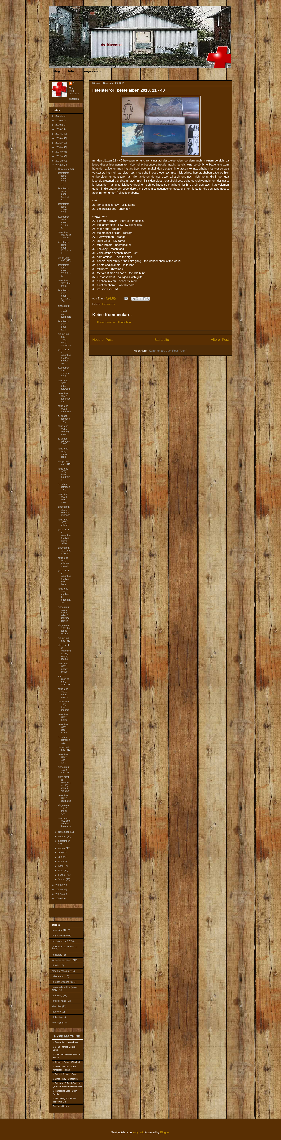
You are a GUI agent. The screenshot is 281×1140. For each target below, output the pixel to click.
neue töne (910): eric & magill (64, 235)
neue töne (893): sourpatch (64, 798)
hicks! (55, 965)
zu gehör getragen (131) (64, 441)
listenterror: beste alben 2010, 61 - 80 (64, 270)
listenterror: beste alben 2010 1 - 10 (63, 178)
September (64, 841)
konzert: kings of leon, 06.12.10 (64, 680)
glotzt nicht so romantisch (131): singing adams (64, 652)
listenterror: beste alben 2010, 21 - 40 (64, 222)
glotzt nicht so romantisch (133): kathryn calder (64, 536)
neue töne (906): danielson (64, 409)
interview (56, 1011)
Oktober (62, 836)
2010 (58, 165)
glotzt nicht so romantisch (65, 946)
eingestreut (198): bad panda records (64, 629)
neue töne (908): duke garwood (64, 384)
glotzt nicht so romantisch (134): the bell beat (64, 356)
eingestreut (58, 935)
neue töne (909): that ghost (64, 283)
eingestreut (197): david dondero (63, 705)
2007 (58, 894)
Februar (62, 875)
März (61, 870)
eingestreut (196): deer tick (63, 770)
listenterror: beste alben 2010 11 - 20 (64, 194)
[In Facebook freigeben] (144, 299)
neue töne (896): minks (63, 717)
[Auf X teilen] (140, 299)
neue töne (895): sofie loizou (63, 728)
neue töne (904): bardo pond (63, 452)
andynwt (137, 1132)
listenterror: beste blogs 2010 (63, 325)
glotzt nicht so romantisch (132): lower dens (64, 577)
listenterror (108, 304)
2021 (58, 116)
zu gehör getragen (61, 960)
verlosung (57, 995)
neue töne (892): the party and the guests (64, 822)
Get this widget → (61, 1106)
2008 (58, 889)
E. (74, 83)
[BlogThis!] (137, 299)
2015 (58, 143)
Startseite (161, 340)
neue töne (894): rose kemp (63, 758)
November (64, 832)
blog (56, 71)
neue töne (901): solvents (63, 522)
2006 (58, 898)
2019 (58, 125)
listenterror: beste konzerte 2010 (64, 371)
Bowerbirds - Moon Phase (67, 1042)
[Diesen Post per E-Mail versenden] (133, 299)
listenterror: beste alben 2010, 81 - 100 (64, 296)
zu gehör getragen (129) (64, 740)
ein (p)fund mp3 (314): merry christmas (64, 340)
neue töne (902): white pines (63, 498)
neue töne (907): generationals (64, 397)
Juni (60, 857)
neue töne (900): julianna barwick (63, 562)
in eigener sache (60, 982)
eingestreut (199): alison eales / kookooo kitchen (64, 614)
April (60, 866)
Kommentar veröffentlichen (114, 322)
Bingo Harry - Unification (66, 1079)
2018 (58, 129)
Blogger (165, 1132)
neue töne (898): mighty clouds (63, 667)
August (62, 848)
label (72, 71)
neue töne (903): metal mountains (64, 474)
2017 (58, 134)
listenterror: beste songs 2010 (63, 208)
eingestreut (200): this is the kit (64, 550)
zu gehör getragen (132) (64, 419)
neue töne (57, 930)
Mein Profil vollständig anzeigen (74, 93)
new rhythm (58, 1022)
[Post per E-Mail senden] (126, 298)
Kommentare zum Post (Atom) (168, 350)
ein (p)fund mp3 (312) (64, 639)
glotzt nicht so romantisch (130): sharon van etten (64, 784)
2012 (58, 156)
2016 (58, 138)
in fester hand (59, 1001)
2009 (58, 885)
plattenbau (57, 1017)
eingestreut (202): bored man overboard (64, 311)
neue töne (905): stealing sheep (63, 430)
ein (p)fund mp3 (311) (64, 748)
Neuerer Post (102, 340)
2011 (58, 160)
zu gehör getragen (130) (64, 487)
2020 (58, 120)
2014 (58, 147)
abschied (57, 1006)
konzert (56, 954)
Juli (60, 852)
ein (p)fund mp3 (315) (64, 259)
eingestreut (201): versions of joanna (64, 511)
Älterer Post (220, 340)
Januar (62, 879)
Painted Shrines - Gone (66, 1074)
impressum (92, 71)
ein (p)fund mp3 (60, 941)
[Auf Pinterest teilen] (148, 299)
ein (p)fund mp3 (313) (64, 463)
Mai (60, 861)
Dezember (64, 169)
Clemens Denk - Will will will (67, 1062)
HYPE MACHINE (67, 1036)
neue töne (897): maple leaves (63, 693)
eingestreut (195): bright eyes (63, 809)
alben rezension (60, 971)
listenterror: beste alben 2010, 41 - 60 (64, 248)
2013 (58, 151)
